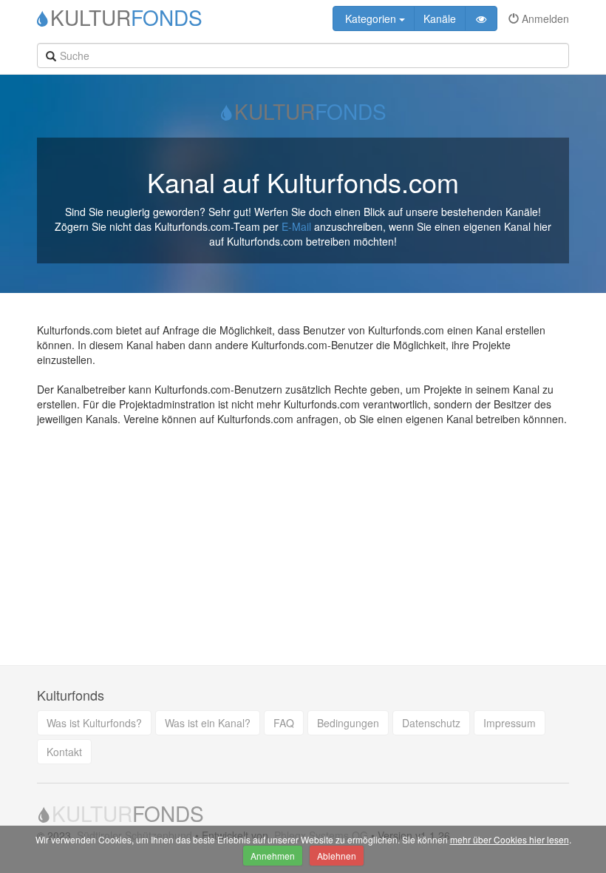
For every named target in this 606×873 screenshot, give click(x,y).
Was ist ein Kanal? (208, 722)
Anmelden (544, 18)
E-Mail (296, 226)
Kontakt (64, 751)
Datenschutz (431, 722)
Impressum (509, 722)
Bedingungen (348, 722)
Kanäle (439, 18)
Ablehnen (336, 855)
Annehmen (273, 855)
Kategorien (370, 18)
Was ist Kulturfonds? (94, 722)
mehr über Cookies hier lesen (509, 839)
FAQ (283, 722)
